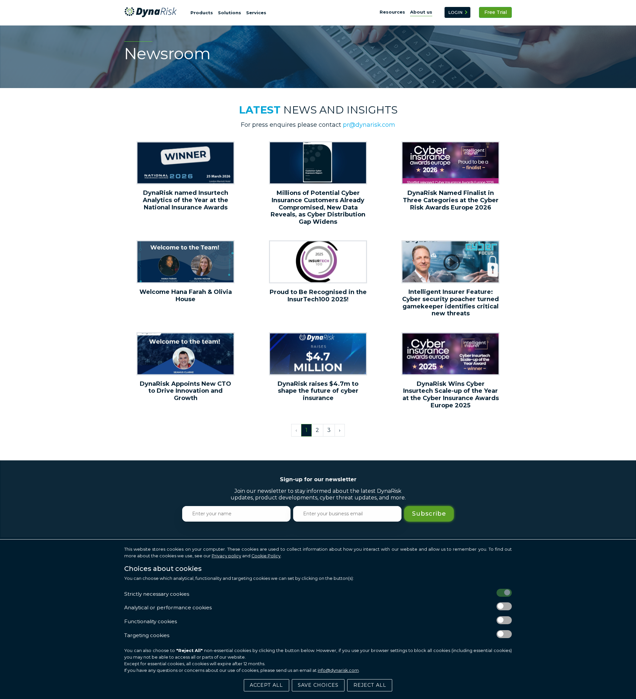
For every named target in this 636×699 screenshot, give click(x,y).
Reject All (369, 685)
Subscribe (429, 513)
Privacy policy (226, 555)
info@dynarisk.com (338, 670)
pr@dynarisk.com (369, 124)
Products (201, 12)
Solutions (229, 12)
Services (256, 12)
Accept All (266, 685)
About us (421, 12)
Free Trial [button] (495, 12)
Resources (392, 12)
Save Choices (318, 685)
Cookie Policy (266, 555)
